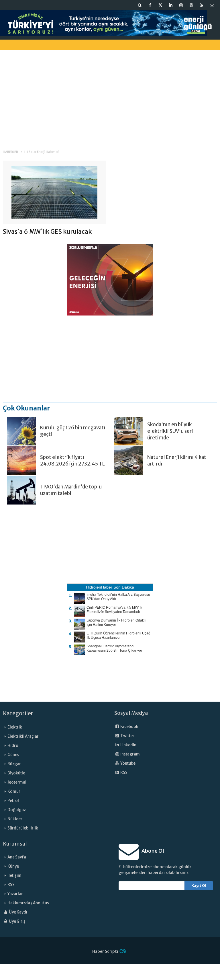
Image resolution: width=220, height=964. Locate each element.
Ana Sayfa (16, 857)
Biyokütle (16, 773)
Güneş (13, 754)
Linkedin (128, 745)
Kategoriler (18, 713)
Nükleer (14, 819)
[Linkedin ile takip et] (171, 5)
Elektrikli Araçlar (23, 736)
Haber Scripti (105, 951)
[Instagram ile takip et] (181, 5)
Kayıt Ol (198, 885)
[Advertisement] (110, 94)
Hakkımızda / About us (28, 903)
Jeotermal (16, 782)
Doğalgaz (16, 809)
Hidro (12, 745)
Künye (13, 866)
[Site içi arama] (140, 5)
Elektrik (14, 727)
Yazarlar (15, 893)
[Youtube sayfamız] (191, 5)
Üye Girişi (17, 921)
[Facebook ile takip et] (150, 5)
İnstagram (130, 754)
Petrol (13, 800)
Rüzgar (14, 764)
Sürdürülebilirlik (22, 828)
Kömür (13, 791)
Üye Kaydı (17, 912)
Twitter (127, 735)
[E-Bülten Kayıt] (212, 5)
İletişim (14, 875)
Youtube (127, 763)
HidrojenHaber (99, 587)
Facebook (129, 726)
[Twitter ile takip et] (160, 5)
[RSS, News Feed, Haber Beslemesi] (202, 5)
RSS (123, 772)
